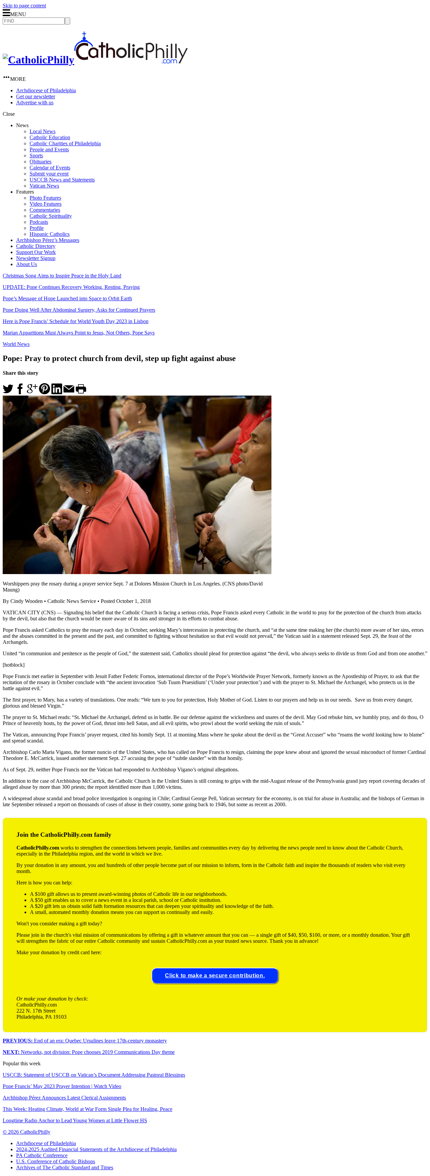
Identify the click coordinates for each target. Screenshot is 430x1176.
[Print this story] (81, 392)
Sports (36, 155)
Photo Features (45, 198)
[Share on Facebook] (20, 392)
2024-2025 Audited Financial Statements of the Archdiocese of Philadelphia (96, 1149)
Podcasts (39, 222)
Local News (42, 131)
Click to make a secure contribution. (215, 975)
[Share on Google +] (32, 392)
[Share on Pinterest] (44, 392)
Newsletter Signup (35, 258)
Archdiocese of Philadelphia (46, 90)
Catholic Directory (35, 246)
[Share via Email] (68, 392)
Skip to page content (24, 5)
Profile (37, 228)
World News (16, 344)
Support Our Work (36, 252)
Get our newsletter (35, 96)
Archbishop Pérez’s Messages (47, 240)
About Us (26, 264)
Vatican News (44, 186)
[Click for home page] (95, 60)
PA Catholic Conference (42, 1155)
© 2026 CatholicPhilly (26, 1132)
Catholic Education (50, 137)
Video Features (45, 204)
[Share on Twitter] (8, 392)
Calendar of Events (50, 167)
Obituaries (40, 161)
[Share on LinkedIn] (56, 392)
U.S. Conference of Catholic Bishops (55, 1161)
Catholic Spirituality (51, 216)
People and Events (49, 149)
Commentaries (45, 210)
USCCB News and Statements (62, 180)
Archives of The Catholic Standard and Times (64, 1167)
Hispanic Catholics (50, 234)
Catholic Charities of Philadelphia (65, 143)
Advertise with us (34, 102)
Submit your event (49, 173)
